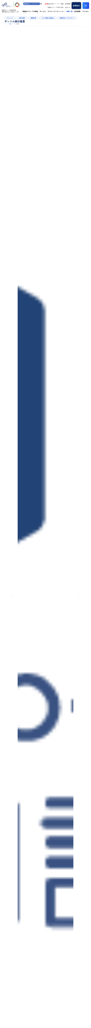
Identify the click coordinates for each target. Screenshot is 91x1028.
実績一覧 (69, 11)
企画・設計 (22, 18)
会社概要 (77, 11)
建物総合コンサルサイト (32, 4)
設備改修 (33, 18)
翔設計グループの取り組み (56, 7)
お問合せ (76, 5)
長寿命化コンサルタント (67, 18)
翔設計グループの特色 (30, 11)
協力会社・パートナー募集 (54, 4)
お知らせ (67, 7)
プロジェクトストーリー (56, 11)
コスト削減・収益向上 (48, 18)
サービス (43, 11)
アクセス (85, 11)
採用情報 (67, 4)
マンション (10, 18)
